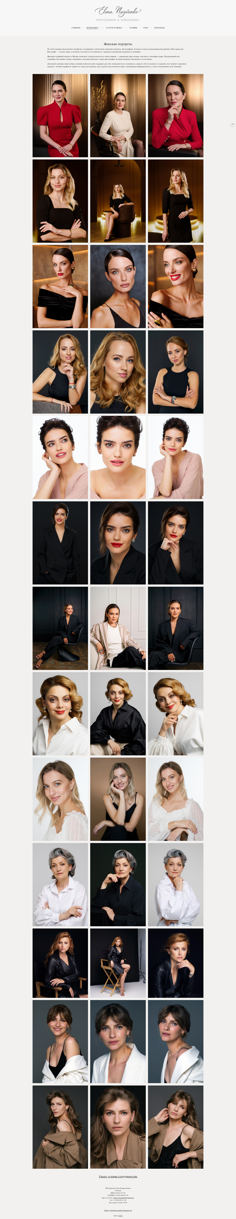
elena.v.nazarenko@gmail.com (123, 1198)
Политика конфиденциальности (121, 1210)
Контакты (159, 27)
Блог (145, 27)
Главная (76, 27)
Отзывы (133, 27)
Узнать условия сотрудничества (118, 1176)
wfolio (120, 1216)
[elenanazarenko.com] (118, 13)
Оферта (106, 1210)
